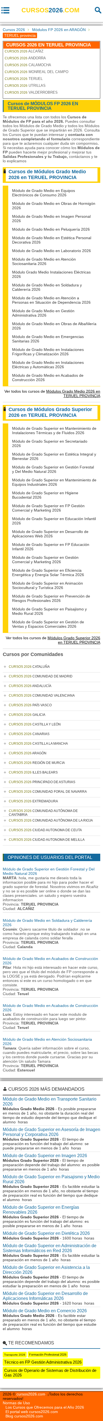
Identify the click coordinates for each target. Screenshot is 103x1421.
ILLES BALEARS (33, 772)
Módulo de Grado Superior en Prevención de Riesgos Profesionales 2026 (51, 598)
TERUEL (24, 79)
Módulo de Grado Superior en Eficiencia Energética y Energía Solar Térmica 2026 (48, 572)
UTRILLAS (25, 85)
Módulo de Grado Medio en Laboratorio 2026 (51, 251)
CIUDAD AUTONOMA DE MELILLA (47, 840)
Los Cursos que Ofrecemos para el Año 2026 (44, 1407)
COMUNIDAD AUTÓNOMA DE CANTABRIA (43, 813)
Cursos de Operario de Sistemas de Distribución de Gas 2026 (50, 1372)
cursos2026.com (30, 1394)
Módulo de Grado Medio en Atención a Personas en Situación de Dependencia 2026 (51, 300)
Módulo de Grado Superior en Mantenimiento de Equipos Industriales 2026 (54, 482)
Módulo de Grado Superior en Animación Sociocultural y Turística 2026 (47, 585)
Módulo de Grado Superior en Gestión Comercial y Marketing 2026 (45, 559)
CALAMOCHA (28, 65)
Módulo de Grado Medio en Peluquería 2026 (51, 229)
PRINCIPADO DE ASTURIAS (42, 782)
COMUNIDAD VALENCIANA (42, 695)
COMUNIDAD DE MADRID (41, 676)
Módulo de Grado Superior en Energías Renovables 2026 (41, 1210)
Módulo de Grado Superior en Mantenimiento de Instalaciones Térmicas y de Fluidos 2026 (54, 430)
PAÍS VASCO (30, 705)
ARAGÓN (27, 753)
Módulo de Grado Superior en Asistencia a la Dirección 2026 (46, 1270)
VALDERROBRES (31, 92)
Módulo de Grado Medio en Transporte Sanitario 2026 (49, 1101)
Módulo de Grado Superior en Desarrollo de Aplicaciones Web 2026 (50, 533)
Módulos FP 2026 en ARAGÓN (59, 29)
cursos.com (50, 10)
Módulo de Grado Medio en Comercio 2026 (45, 1310)
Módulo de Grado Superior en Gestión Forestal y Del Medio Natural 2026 (53, 469)
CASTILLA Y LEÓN (35, 724)
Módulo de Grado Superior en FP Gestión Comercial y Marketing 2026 (48, 508)
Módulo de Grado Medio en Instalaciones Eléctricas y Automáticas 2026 (48, 364)
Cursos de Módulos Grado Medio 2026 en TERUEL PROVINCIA (47, 174)
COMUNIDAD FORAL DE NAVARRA (48, 792)
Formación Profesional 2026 (47, 1354)
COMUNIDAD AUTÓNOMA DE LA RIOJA (51, 820)
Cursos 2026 (14, 29)
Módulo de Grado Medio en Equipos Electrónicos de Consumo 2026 (43, 192)
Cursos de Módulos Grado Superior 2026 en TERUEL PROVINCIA (50, 412)
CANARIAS (29, 734)
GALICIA (27, 715)
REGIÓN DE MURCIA (37, 763)
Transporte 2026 (14, 1354)
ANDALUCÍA (30, 686)
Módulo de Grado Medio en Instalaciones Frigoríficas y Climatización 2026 (48, 351)
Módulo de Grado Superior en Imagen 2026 (45, 1155)
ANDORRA (25, 58)
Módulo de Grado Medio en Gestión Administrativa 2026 (43, 313)
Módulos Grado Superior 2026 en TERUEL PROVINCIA (74, 640)
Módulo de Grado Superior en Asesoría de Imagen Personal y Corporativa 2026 (51, 1132)
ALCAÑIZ (24, 51)
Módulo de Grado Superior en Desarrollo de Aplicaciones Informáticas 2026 (45, 1296)
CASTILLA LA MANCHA (38, 744)
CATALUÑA (29, 667)
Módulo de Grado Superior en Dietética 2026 (46, 1233)
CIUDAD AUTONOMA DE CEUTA (45, 830)
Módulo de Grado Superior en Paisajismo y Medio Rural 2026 (51, 1179)
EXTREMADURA (33, 801)
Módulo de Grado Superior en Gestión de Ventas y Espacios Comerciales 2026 (48, 624)
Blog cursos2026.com (24, 1416)
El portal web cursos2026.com (31, 1411)
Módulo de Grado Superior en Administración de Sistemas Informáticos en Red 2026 (49, 1248)
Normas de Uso (16, 1403)
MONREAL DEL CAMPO (36, 72)
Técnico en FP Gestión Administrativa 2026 (43, 1362)
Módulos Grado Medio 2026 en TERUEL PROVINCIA (73, 393)
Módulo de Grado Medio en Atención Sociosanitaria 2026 (44, 261)
